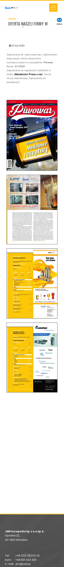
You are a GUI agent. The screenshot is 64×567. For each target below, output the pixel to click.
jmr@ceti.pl (23, 564)
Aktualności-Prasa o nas (28, 74)
